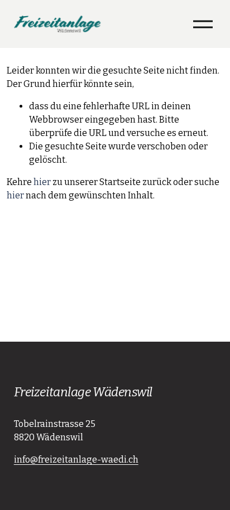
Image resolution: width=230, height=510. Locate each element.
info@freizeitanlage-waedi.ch (76, 459)
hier (42, 182)
